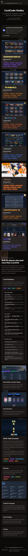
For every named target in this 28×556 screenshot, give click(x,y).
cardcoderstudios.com (11, 3)
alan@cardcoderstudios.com (15, 549)
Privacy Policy (16, 551)
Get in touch (4, 549)
